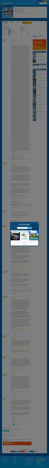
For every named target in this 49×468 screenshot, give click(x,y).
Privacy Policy (24, 243)
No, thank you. (24, 244)
